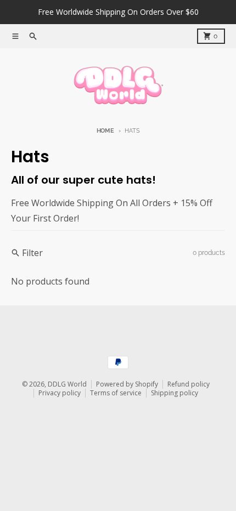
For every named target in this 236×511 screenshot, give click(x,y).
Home (105, 130)
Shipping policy (174, 393)
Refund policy (188, 384)
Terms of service (116, 393)
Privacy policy (59, 393)
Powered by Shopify (127, 384)
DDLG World (67, 384)
